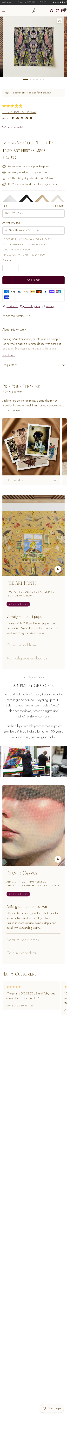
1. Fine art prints (17, 480)
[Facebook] (13, 118)
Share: (5, 118)
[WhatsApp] (27, 118)
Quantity (7, 260)
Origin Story (9, 365)
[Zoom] (59, 20)
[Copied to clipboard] (31, 118)
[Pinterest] (22, 118)
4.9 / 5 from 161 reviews (19, 112)
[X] (18, 118)
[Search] (51, 11)
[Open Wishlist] (57, 11)
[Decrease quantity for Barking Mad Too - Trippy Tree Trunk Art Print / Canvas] (5, 267)
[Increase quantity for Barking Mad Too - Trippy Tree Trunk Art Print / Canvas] (16, 267)
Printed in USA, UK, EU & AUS (23, 2)
